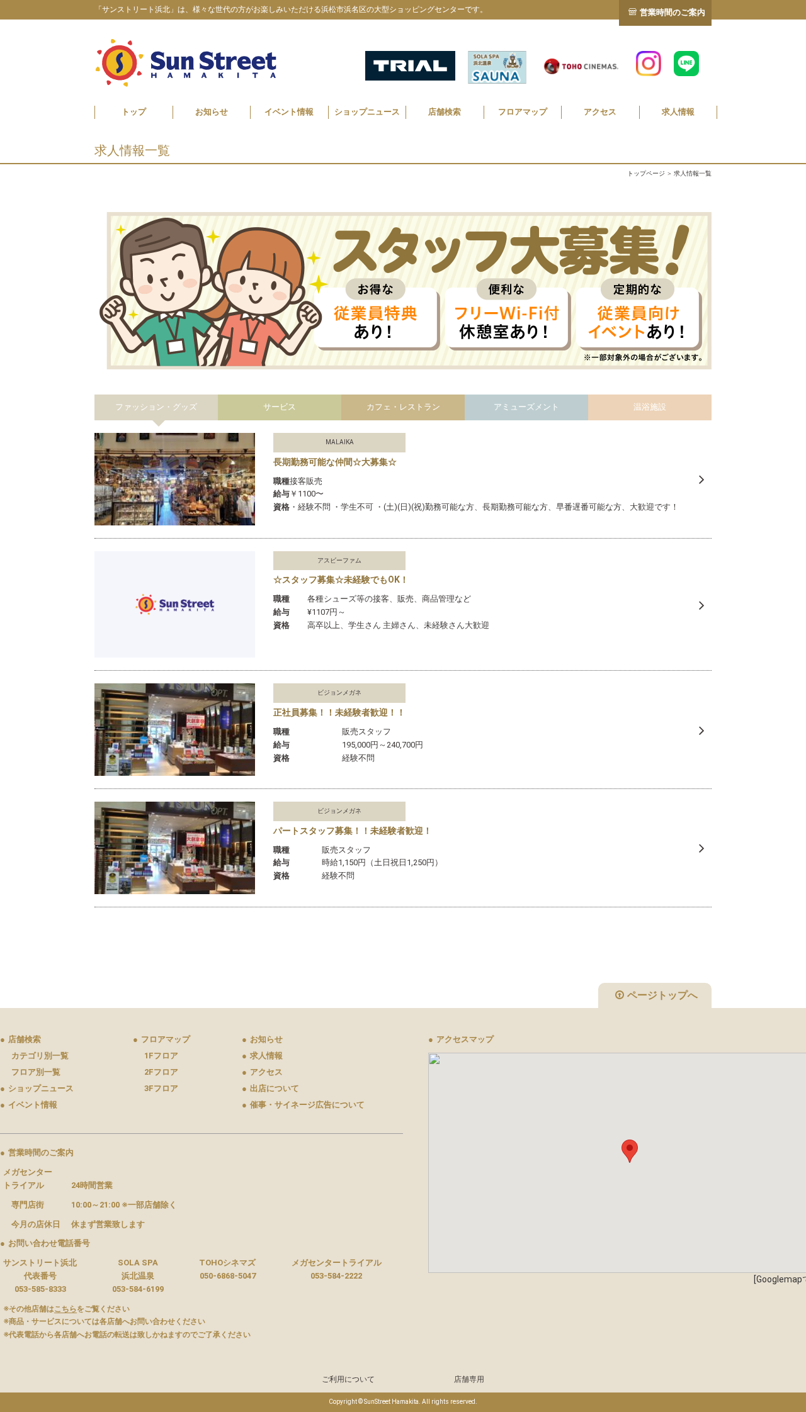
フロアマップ (522, 111)
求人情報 (678, 111)
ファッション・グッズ (156, 407)
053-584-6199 (138, 1289)
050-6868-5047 (228, 1275)
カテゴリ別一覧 (40, 1055)
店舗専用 (469, 1379)
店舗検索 (444, 111)
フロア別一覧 (35, 1072)
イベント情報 (289, 111)
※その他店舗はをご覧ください (66, 1308)
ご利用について (348, 1379)
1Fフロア (161, 1055)
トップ (134, 111)
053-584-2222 (336, 1275)
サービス (279, 407)
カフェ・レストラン (403, 407)
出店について (270, 1088)
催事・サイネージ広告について (303, 1104)
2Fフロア (161, 1072)
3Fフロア (161, 1088)
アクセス (600, 111)
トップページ (646, 173)
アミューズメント (526, 407)
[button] (630, 1151)
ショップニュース (367, 111)
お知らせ (211, 111)
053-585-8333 (40, 1289)
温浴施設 (649, 407)
